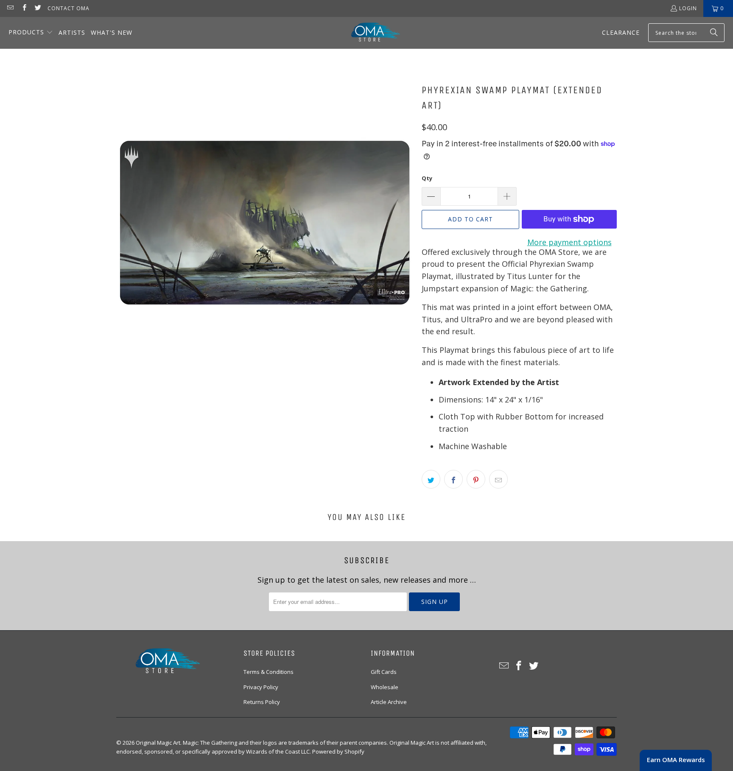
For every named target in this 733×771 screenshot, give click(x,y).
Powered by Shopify (338, 751)
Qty (427, 178)
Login (688, 8)
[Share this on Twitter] (431, 479)
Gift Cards (384, 672)
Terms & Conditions (268, 672)
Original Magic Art (158, 742)
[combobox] (686, 32)
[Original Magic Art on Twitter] (37, 8)
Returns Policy (261, 702)
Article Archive (389, 702)
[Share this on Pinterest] (476, 479)
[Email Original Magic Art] (10, 8)
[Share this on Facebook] (453, 479)
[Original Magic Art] (370, 33)
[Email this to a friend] (498, 479)
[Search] (714, 32)
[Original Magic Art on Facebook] (23, 8)
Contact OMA (69, 8)
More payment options (569, 242)
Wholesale (384, 687)
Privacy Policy (260, 687)
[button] (30, 33)
